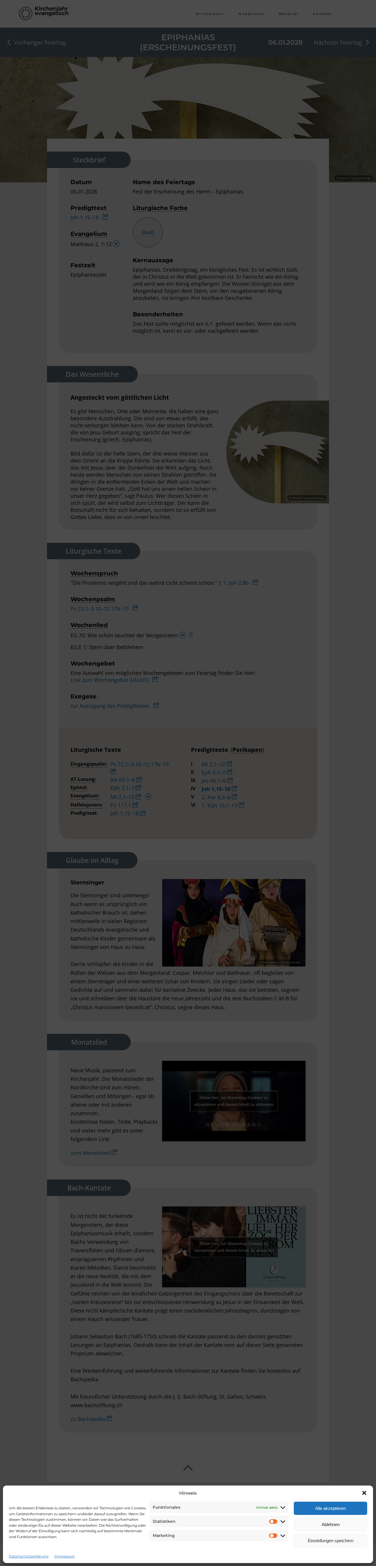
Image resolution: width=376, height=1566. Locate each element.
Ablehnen (331, 1524)
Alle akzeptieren (330, 1508)
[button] (364, 1493)
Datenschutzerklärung (28, 1556)
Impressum (64, 1556)
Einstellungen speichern (330, 1540)
